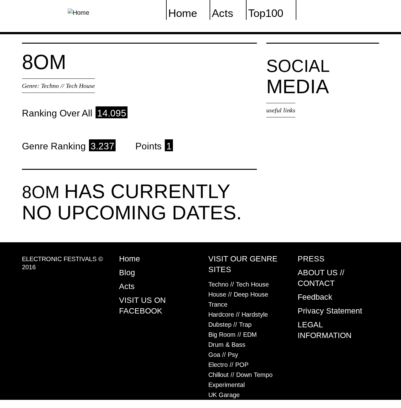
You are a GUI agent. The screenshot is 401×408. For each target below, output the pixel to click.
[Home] (78, 11)
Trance (217, 304)
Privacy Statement (330, 310)
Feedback (315, 297)
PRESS (311, 258)
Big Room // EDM (232, 334)
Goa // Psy (223, 354)
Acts (127, 286)
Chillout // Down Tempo (240, 374)
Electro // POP (228, 364)
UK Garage (224, 394)
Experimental (226, 384)
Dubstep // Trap (230, 324)
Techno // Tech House (68, 85)
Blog (127, 272)
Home (129, 258)
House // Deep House (238, 294)
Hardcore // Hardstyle (238, 314)
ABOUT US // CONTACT (321, 277)
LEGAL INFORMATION (325, 330)
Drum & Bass (226, 344)
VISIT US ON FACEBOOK (142, 305)
